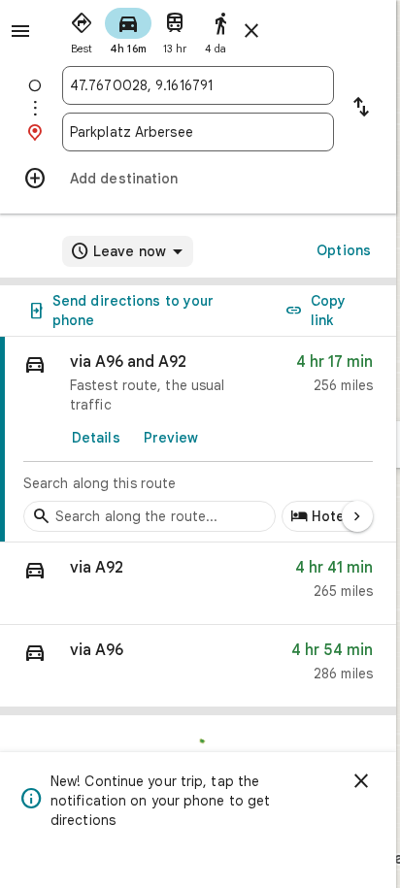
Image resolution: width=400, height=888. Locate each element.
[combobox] (198, 85)
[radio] (81, 29)
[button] (198, 584)
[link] (198, 440)
